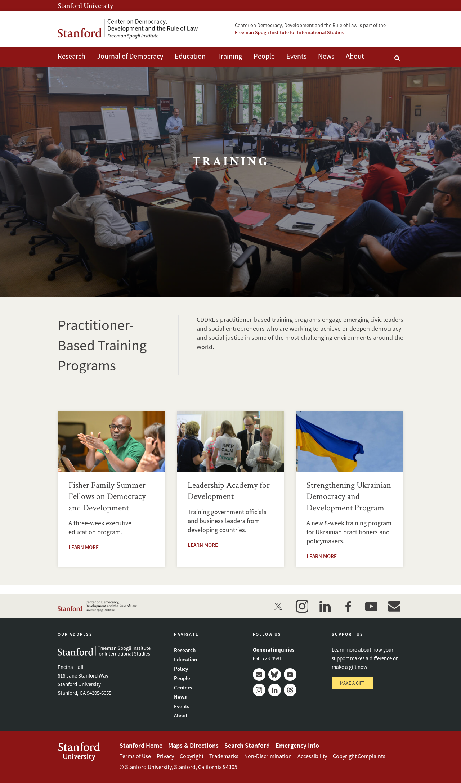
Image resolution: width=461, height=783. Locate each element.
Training (229, 55)
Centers (183, 687)
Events (296, 55)
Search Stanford (247, 745)
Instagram (259, 690)
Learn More (83, 547)
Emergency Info (297, 745)
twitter (278, 606)
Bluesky (274, 674)
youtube (370, 606)
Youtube (290, 674)
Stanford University (85, 5)
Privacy (165, 756)
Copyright (191, 756)
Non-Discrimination (268, 756)
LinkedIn (274, 690)
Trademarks (223, 756)
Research (71, 55)
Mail (259, 674)
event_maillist (394, 606)
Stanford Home (141, 745)
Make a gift (352, 683)
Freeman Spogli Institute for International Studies (289, 32)
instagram (301, 606)
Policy (181, 668)
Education (190, 55)
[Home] (128, 29)
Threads (290, 690)
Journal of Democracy (130, 55)
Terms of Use (135, 756)
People (264, 55)
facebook (347, 606)
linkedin (324, 606)
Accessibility (312, 756)
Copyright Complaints (359, 756)
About (355, 55)
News (326, 55)
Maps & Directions (193, 745)
